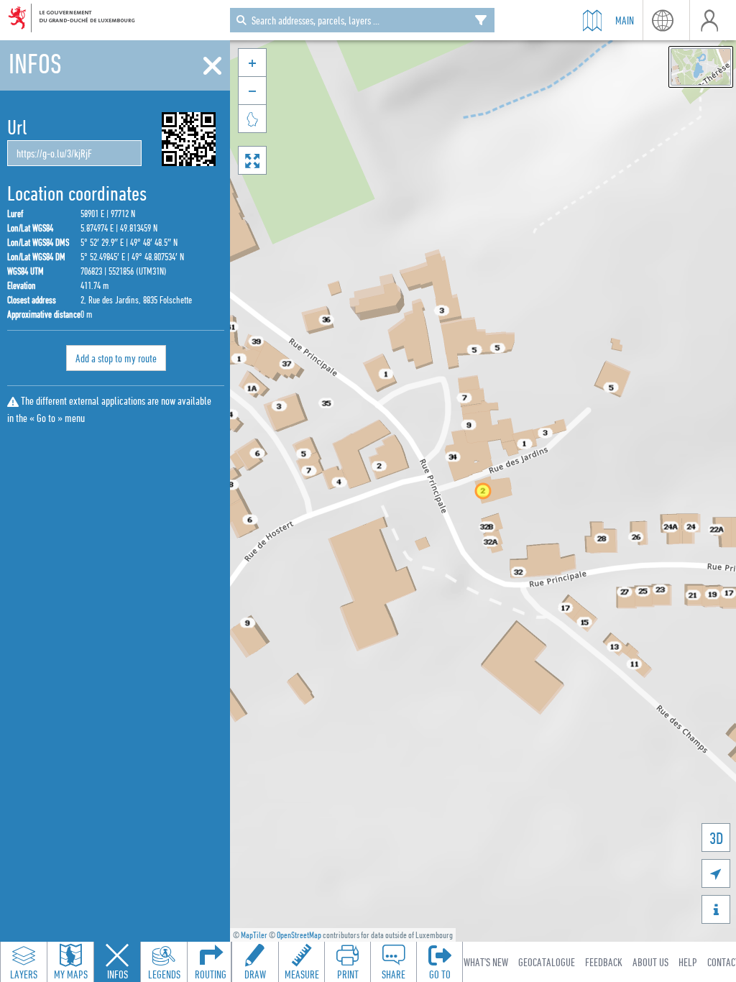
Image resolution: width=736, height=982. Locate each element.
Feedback (603, 961)
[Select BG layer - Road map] (701, 67)
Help (687, 961)
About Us (650, 961)
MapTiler (254, 935)
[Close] (212, 66)
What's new (486, 961)
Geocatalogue (546, 961)
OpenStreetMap (299, 935)
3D (716, 838)
